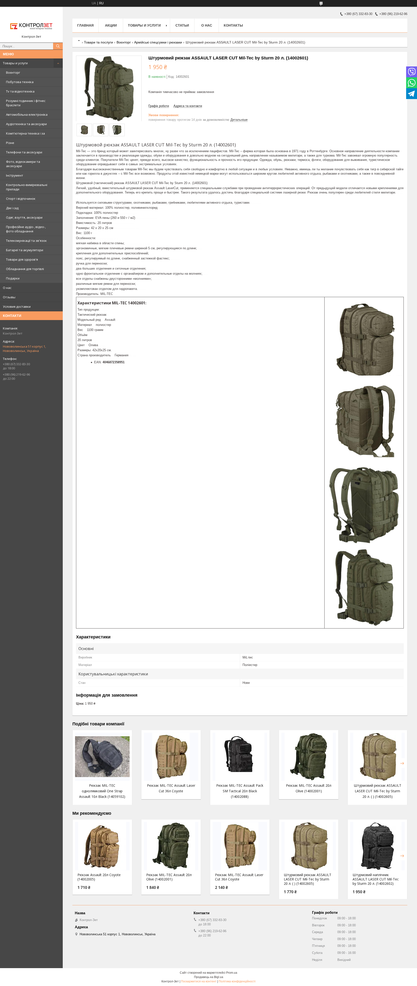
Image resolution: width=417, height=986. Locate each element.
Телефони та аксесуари (24, 152)
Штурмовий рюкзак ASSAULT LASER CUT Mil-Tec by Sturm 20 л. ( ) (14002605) (377, 791)
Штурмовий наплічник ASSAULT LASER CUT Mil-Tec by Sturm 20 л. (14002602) (376, 879)
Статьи (182, 25)
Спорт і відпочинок (20, 198)
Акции (111, 25)
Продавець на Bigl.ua (208, 977)
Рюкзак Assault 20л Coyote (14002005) (99, 877)
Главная (85, 25)
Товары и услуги (15, 63)
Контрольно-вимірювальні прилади (26, 187)
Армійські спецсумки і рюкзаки (158, 42)
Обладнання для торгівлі (25, 269)
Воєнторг (13, 72)
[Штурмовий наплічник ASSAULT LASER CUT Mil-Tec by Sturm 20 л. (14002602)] (377, 846)
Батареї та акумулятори (24, 250)
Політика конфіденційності (237, 981)
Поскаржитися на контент (198, 981)
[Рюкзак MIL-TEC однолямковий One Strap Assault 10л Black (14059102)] (102, 757)
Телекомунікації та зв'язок (26, 240)
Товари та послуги (98, 42)
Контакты (233, 25)
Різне (10, 143)
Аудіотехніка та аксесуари (26, 124)
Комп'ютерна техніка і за (25, 133)
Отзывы (9, 297)
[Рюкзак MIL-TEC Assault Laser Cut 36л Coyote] (171, 757)
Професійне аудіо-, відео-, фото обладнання (26, 229)
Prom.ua (231, 972)
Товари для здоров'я (22, 259)
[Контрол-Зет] (31, 22)
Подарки (13, 278)
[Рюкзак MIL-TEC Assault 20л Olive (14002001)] (308, 757)
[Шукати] (58, 46)
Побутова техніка (20, 82)
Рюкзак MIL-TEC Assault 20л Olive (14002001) (169, 877)
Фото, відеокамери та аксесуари (23, 163)
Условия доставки (17, 306)
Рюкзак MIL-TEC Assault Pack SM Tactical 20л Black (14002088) (239, 791)
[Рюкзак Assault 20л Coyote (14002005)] (102, 846)
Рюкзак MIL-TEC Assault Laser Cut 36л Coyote (239, 877)
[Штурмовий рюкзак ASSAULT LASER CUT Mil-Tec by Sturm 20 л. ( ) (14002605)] (377, 757)
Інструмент (14, 175)
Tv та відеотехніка (20, 91)
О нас (7, 288)
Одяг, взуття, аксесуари (24, 217)
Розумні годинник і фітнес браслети (25, 103)
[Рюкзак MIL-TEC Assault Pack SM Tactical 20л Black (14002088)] (240, 757)
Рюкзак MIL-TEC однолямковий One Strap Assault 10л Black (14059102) (102, 791)
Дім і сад (12, 208)
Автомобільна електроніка (27, 114)
